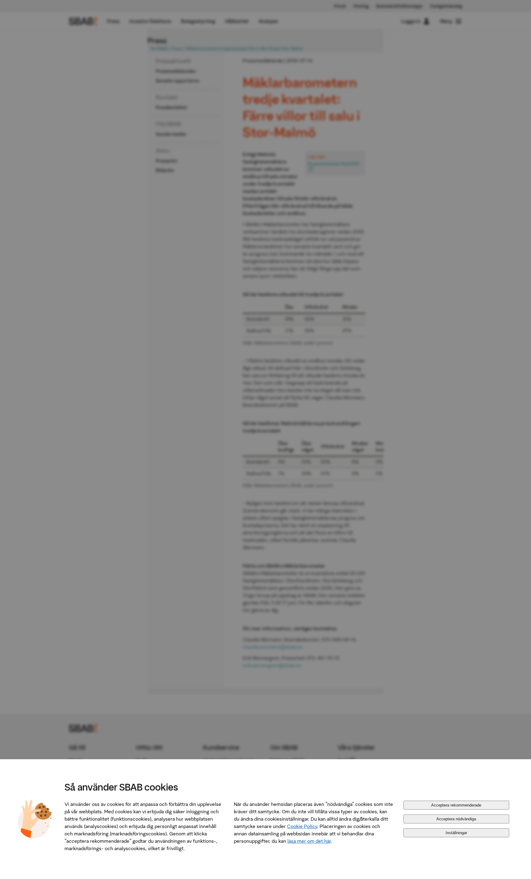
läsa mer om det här (309, 841)
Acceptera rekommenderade (456, 805)
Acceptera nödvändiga (456, 819)
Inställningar (456, 832)
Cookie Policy (302, 826)
